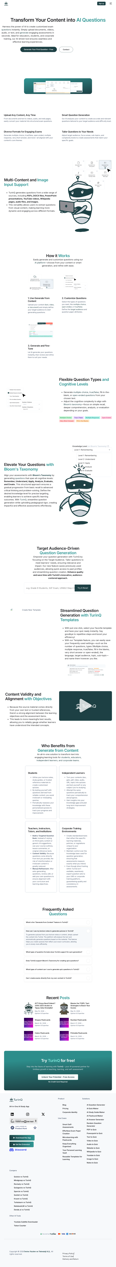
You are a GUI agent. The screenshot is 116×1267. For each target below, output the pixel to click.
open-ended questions (84, 395)
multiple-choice (80, 392)
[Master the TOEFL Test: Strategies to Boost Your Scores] (64, 1008)
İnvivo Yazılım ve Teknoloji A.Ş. (37, 1251)
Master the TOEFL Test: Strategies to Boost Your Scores (80, 1005)
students (65, 757)
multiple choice (79, 304)
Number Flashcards (78, 1020)
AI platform (40, 262)
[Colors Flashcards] (28, 1036)
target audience (77, 309)
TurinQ (23, 499)
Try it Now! (82, 588)
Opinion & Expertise (42, 1013)
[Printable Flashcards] (64, 1036)
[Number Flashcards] (64, 1023)
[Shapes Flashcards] (28, 1023)
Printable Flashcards (78, 1033)
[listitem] (27, 34)
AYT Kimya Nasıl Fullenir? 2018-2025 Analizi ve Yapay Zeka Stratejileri (45, 1005)
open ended (66, 307)
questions (6, 29)
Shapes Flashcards (42, 1020)
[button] (85, 706)
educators (76, 757)
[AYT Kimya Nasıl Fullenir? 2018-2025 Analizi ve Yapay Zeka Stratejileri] (28, 1008)
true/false (78, 307)
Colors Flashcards (42, 1033)
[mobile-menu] (110, 3)
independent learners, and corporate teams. (58, 760)
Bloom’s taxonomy (73, 404)
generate (24, 33)
